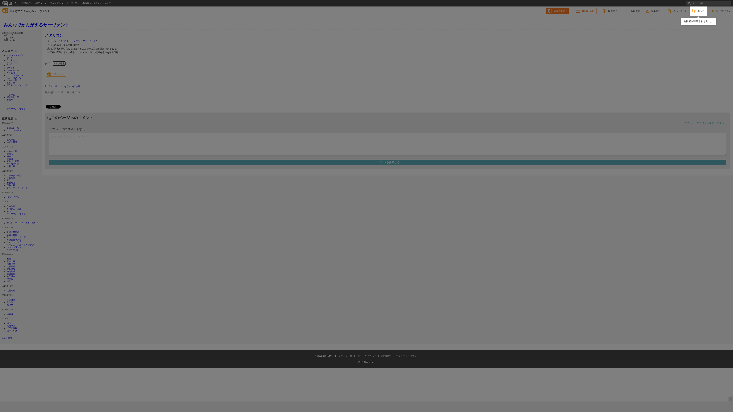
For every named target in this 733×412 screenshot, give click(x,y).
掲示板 (701, 11)
